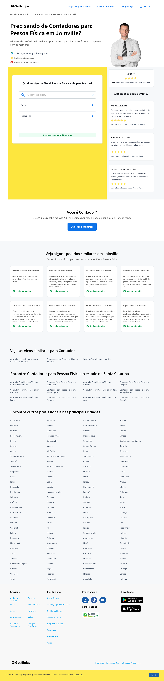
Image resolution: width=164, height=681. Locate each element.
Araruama (87, 548)
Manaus (50, 446)
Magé (85, 543)
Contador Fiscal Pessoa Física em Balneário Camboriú (24, 383)
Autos (12, 611)
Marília (123, 558)
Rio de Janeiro (89, 420)
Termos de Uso (112, 663)
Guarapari (124, 553)
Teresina (50, 497)
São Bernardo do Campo (130, 441)
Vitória (50, 461)
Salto (12, 553)
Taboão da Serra (17, 456)
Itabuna (123, 579)
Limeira (13, 522)
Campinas (87, 441)
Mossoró (123, 563)
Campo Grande (89, 446)
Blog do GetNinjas (55, 623)
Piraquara (14, 538)
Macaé (122, 507)
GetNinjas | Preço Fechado (58, 604)
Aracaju (123, 481)
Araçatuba (87, 579)
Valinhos (14, 497)
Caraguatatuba (89, 533)
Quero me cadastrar (82, 226)
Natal (12, 476)
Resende (50, 574)
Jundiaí (13, 461)
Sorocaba (124, 451)
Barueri (123, 430)
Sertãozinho (88, 568)
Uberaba (123, 538)
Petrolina (51, 553)
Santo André (52, 441)
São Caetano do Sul (55, 466)
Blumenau (124, 476)
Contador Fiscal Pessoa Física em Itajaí (100, 389)
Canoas (86, 461)
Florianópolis (89, 435)
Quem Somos (53, 598)
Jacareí (123, 497)
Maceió (50, 487)
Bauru (49, 522)
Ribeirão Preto (53, 435)
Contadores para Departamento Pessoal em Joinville (24, 360)
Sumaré (86, 492)
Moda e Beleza (34, 604)
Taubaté (50, 507)
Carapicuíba (125, 466)
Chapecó (50, 548)
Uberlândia (124, 461)
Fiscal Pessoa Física (54, 14)
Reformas (32, 611)
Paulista (123, 517)
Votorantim (125, 528)
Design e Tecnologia (15, 624)
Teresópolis (125, 543)
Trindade (14, 558)
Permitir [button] (154, 675)
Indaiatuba (15, 492)
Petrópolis (88, 517)
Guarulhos (51, 430)
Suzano (86, 471)
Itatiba (123, 548)
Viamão (86, 502)
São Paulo (51, 420)
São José (87, 466)
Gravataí (50, 502)
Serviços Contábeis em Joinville (97, 359)
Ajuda (49, 643)
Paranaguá (51, 579)
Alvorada (14, 517)
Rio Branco (15, 420)
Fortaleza (124, 420)
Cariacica (87, 507)
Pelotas (50, 538)
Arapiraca (14, 471)
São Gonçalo (88, 456)
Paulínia (86, 522)
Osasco (13, 446)
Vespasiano (52, 543)
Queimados (52, 558)
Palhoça (123, 568)
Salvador (14, 425)
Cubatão (14, 574)
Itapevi (86, 481)
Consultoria (26, 14)
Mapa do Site (52, 636)
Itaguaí (50, 568)
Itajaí (12, 481)
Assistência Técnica (15, 599)
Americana (51, 512)
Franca (50, 533)
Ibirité (86, 528)
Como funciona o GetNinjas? (26, 62)
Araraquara (88, 538)
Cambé (123, 574)
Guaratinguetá (89, 563)
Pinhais (86, 497)
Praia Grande (125, 456)
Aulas (12, 604)
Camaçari (124, 512)
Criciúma (87, 553)
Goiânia (50, 425)
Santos (123, 435)
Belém (86, 451)
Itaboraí (123, 533)
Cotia (122, 471)
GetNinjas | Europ (55, 611)
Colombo (124, 492)
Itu (48, 528)
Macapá (86, 574)
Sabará (13, 533)
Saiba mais (78, 674)
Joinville (73, 14)
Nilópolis (14, 502)
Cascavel (14, 528)
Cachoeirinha (16, 507)
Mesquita (51, 517)
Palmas (123, 502)
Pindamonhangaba (18, 563)
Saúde (30, 617)
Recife (13, 441)
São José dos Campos (56, 456)
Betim (49, 481)
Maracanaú (15, 543)
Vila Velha (51, 451)
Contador (38, 14)
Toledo (50, 563)
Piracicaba (14, 487)
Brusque (13, 568)
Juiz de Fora (15, 466)
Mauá (85, 476)
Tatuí (12, 579)
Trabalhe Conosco (55, 617)
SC (66, 14)
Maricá (86, 512)
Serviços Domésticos (33, 624)
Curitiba (13, 430)
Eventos (31, 598)
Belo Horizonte (90, 425)
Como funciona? (106, 6)
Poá (121, 522)
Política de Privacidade (131, 663)
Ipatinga (14, 548)
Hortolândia (88, 487)
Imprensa (99, 663)
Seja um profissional (79, 6)
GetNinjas (15, 14)
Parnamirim (15, 512)
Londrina (51, 476)
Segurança (128, 6)
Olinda (123, 487)
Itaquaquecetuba (54, 492)
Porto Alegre (16, 435)
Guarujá (50, 471)
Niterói (86, 430)
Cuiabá (13, 451)
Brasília (123, 425)
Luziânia (87, 558)
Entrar (147, 6)
